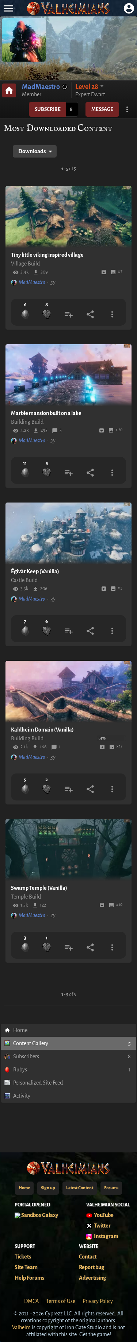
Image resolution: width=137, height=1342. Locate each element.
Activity (21, 1096)
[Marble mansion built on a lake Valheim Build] (68, 375)
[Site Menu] (8, 8)
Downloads (32, 151)
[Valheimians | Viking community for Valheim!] (68, 8)
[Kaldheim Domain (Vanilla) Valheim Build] (68, 692)
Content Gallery (72, 1043)
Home (20, 1030)
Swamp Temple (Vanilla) (39, 888)
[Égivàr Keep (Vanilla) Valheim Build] (68, 534)
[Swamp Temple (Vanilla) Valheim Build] (68, 850)
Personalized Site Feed (38, 1083)
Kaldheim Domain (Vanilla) (42, 730)
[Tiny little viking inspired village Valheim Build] (68, 217)
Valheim (21, 1327)
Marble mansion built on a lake (46, 413)
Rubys (72, 1070)
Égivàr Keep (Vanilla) (35, 571)
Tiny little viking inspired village (47, 255)
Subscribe (48, 109)
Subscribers (72, 1056)
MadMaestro (41, 86)
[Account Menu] (129, 8)
